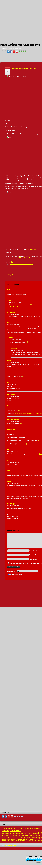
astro (16, 828)
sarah (9, 471)
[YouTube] (17, 51)
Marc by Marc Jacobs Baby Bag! (24, 68)
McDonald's (6, 835)
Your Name (32, 550)
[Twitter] (8, 51)
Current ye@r (11, 571)
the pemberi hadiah (31, 249)
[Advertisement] (21, 21)
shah (9, 460)
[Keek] (21, 51)
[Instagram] (19, 51)
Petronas (24, 835)
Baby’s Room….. (13, 275)
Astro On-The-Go (23, 828)
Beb (8, 290)
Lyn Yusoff (11, 394)
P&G (18, 835)
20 (12, 261)
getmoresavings (17, 833)
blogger (10, 323)
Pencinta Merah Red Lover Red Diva (20, 44)
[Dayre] (25, 51)
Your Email (32, 555)
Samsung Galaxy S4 (26, 838)
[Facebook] (11, 51)
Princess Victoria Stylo (25, 258)
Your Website (33, 559)
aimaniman (11, 312)
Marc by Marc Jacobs (15, 264)
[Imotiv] (23, 51)
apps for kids (9, 828)
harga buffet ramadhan (31, 833)
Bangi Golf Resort (34, 828)
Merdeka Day (13, 835)
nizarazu (10, 372)
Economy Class (25, 830)
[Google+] (14, 51)
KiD (10, 300)
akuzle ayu (11, 504)
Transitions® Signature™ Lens (17, 839)
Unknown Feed (11, 845)
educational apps (36, 830)
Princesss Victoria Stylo (27, 264)
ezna (11, 338)
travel (36, 840)
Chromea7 (15, 830)
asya (9, 481)
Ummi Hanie (11, 430)
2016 (3, 828)
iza (8, 382)
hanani (9, 406)
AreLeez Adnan (13, 419)
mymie (9, 492)
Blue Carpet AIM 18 (14, 306)
